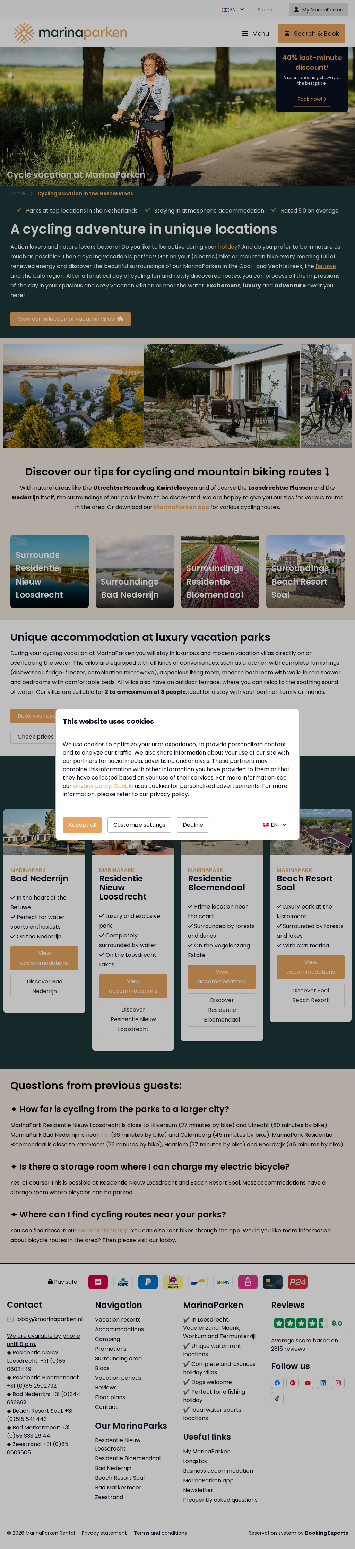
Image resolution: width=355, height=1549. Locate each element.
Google (123, 786)
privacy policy (92, 786)
